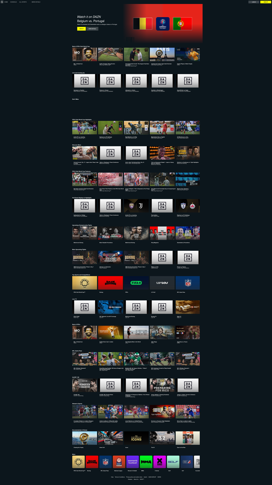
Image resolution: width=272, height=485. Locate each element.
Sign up (266, 2)
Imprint (145, 477)
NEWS (159, 477)
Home (6, 2)
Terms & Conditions (120, 477)
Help (112, 477)
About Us (136, 479)
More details (36, 2)
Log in (254, 2)
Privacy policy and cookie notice (134, 477)
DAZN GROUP (152, 477)
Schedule (13, 2)
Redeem (130, 479)
